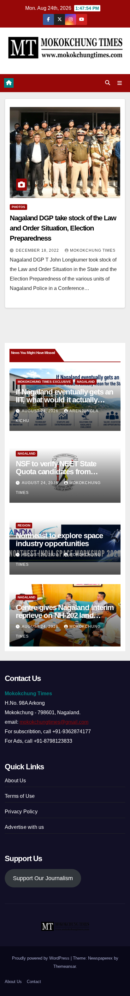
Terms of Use (20, 796)
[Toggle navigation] (119, 83)
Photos (18, 207)
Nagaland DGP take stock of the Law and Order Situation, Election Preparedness (63, 228)
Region (24, 525)
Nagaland (86, 381)
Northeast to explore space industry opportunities (59, 539)
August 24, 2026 (41, 411)
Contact (34, 981)
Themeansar (64, 966)
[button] (107, 82)
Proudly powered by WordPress (41, 958)
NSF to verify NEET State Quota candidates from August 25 (56, 471)
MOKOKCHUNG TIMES (92, 250)
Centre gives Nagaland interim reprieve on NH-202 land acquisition (65, 615)
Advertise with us (24, 827)
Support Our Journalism (43, 878)
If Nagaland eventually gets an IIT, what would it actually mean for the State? (64, 400)
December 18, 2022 (38, 250)
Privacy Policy (21, 811)
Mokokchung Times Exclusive (44, 381)
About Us (15, 780)
